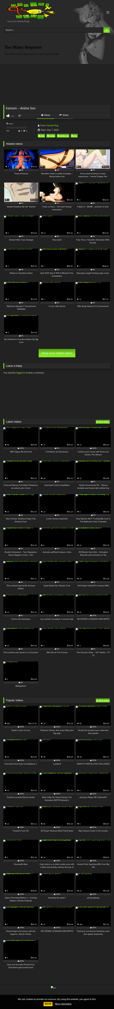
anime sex (64, 136)
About (47, 115)
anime (52, 136)
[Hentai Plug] (57, 11)
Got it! (48, 1004)
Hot (42, 136)
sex (75, 136)
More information (63, 1004)
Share (65, 115)
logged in (20, 373)
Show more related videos (57, 353)
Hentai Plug (52, 125)
